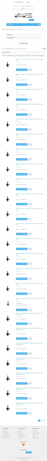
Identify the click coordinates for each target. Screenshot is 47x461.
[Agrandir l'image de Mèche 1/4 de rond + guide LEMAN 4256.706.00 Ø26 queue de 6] (8, 109)
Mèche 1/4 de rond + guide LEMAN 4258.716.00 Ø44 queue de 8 (30, 269)
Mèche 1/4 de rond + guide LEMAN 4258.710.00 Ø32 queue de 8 (30, 239)
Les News (19, 432)
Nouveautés (20, 437)
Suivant (44, 421)
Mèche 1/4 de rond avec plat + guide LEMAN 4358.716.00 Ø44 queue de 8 (29, 388)
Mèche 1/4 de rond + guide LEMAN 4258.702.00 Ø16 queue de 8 (30, 164)
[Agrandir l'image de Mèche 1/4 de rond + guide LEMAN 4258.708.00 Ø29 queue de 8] (8, 228)
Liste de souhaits (36, 437)
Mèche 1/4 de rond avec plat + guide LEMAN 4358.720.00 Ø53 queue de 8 (29, 403)
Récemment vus (21, 434)
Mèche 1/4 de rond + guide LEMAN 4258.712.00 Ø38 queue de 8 (30, 254)
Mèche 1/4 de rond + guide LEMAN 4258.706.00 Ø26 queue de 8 (30, 209)
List (44, 49)
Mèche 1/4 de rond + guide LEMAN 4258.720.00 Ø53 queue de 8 (30, 284)
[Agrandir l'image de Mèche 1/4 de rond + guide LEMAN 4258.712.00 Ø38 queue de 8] (8, 258)
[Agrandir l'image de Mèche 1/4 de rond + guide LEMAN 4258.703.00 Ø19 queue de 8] (8, 184)
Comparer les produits (22, 436)
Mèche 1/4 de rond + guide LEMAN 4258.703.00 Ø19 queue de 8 (30, 179)
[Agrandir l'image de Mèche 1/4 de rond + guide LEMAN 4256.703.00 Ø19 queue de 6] (8, 79)
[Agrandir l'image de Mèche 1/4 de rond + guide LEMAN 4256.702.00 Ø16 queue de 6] (8, 64)
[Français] (27, 2)
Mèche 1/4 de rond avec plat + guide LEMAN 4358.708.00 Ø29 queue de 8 (29, 344)
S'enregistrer (16, 6)
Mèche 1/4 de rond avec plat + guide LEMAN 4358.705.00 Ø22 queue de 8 (29, 314)
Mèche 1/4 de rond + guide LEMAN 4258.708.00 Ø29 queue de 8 (30, 224)
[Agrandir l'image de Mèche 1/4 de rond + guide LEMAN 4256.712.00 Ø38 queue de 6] (8, 154)
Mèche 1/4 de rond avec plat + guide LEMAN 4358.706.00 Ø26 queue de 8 (29, 329)
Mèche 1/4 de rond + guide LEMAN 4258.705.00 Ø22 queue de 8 (30, 194)
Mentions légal (5, 432)
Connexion (22, 6)
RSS (23, 444)
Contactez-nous (6, 437)
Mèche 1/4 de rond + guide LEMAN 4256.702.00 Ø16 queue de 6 (30, 60)
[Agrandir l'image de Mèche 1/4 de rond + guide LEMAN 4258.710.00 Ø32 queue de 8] (8, 243)
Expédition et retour (6, 434)
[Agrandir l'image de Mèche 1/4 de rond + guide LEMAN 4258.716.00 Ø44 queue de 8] (8, 273)
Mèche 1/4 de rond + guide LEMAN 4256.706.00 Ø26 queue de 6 (30, 105)
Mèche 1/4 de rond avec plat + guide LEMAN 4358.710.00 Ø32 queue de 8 (29, 359)
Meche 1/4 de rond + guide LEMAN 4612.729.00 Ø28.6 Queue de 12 (30, 299)
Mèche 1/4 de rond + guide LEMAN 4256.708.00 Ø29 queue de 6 (30, 120)
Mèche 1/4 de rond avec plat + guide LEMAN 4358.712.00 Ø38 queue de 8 (29, 373)
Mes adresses (35, 434)
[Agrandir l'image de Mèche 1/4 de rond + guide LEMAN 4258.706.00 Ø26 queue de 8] (8, 214)
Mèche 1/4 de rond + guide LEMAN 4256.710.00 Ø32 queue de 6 (30, 134)
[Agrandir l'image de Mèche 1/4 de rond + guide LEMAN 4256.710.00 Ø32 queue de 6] (8, 139)
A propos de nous (6, 436)
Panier (34, 436)
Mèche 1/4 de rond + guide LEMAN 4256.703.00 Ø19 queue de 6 (30, 75)
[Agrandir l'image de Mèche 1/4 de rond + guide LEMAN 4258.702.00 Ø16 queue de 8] (8, 169)
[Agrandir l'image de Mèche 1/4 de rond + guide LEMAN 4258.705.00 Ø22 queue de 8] (8, 199)
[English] (28, 2)
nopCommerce (25, 459)
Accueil (3, 29)
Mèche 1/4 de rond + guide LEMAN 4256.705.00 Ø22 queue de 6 (30, 90)
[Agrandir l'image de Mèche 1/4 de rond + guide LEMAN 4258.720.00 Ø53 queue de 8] (8, 288)
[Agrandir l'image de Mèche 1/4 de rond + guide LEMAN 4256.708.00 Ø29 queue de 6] (8, 124)
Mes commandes (36, 432)
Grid (42, 49)
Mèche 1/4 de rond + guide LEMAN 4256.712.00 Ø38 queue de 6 (30, 149)
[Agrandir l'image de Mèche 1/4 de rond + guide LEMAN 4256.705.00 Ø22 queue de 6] (8, 94)
